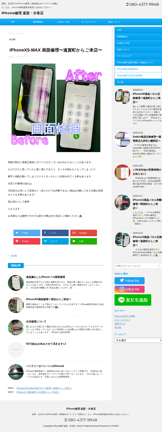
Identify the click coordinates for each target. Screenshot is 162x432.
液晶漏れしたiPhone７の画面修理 (45, 277)
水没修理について (36, 321)
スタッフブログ (122, 320)
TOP (13, 22)
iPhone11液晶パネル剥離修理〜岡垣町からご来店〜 (147, 204)
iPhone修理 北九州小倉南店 (130, 75)
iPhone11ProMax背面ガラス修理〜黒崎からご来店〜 (44, 388)
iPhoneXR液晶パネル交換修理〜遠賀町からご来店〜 (147, 98)
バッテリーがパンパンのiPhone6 (45, 366)
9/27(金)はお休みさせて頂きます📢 (46, 343)
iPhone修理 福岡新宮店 (127, 69)
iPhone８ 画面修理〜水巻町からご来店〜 (38, 392)
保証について (114, 22)
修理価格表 (38, 22)
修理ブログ (120, 323)
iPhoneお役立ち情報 (125, 316)
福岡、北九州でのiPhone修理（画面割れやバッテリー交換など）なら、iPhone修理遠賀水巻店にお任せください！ (81, 414)
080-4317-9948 (143, 4)
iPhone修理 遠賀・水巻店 (23, 13)
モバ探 (120, 82)
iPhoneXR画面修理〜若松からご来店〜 (48, 299)
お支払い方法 (63, 22)
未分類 (14, 255)
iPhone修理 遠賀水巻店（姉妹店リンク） (136, 62)
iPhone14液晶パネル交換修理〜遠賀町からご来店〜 (147, 241)
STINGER (114, 426)
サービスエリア (88, 22)
